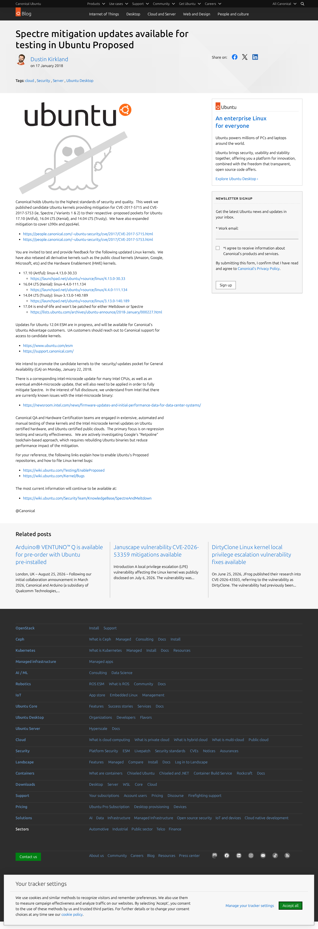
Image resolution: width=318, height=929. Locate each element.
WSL (126, 784)
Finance (175, 829)
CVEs (194, 751)
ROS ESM (96, 684)
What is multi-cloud (228, 740)
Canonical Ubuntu (28, 4)
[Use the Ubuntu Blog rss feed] (288, 856)
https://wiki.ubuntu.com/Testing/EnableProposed (64, 470)
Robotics (23, 684)
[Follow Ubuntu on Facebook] (227, 856)
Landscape (25, 762)
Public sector (142, 829)
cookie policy (72, 914)
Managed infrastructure (36, 661)
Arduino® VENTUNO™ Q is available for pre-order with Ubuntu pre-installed (59, 554)
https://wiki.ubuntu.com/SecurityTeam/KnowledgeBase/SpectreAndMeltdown (87, 498)
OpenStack (25, 628)
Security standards (170, 751)
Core (139, 784)
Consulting (144, 639)
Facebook (234, 57)
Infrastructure (119, 818)
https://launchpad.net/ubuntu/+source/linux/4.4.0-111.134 (78, 290)
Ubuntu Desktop (79, 80)
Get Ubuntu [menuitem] (187, 4)
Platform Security (103, 751)
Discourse (176, 795)
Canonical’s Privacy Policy (259, 268)
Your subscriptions (104, 795)
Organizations (100, 717)
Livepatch (142, 751)
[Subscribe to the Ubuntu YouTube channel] (264, 856)
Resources (181, 650)
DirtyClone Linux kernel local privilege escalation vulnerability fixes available (251, 554)
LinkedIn (255, 57)
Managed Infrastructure (153, 818)
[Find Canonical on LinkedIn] (240, 856)
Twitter (245, 57)
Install (94, 628)
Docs (162, 639)
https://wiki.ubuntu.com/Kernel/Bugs (54, 476)
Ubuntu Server (28, 728)
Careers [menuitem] (210, 4)
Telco (160, 829)
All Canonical (282, 4)
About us (96, 855)
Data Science (122, 673)
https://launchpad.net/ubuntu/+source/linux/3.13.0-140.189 (79, 301)
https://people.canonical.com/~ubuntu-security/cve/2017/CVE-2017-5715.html (88, 234)
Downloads (25, 784)
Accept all (290, 905)
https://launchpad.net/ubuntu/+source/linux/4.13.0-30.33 (77, 278)
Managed (123, 639)
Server (58, 80)
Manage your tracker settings (250, 905)
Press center (189, 855)
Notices (209, 751)
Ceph (20, 639)
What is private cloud (152, 740)
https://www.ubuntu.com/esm (48, 345)
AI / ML (22, 673)
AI (90, 818)
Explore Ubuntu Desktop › (237, 179)
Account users (135, 795)
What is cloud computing (109, 740)
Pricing (157, 795)
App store (97, 695)
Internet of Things (104, 14)
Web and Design (196, 14)
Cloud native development (266, 818)
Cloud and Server (162, 14)
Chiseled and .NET (174, 773)
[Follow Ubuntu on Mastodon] (215, 856)
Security (43, 80)
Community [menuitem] (161, 4)
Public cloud (258, 740)
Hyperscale (98, 728)
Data (100, 818)
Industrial (120, 829)
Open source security (194, 818)
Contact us (28, 857)
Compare (135, 762)
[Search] (302, 3)
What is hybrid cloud (190, 740)
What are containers (105, 773)
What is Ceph (100, 639)
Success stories (120, 706)
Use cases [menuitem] (116, 4)
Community (143, 684)
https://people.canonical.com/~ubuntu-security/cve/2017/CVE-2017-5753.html (88, 239)
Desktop (133, 14)
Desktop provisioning (151, 807)
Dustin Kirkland (49, 59)
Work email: (228, 228)
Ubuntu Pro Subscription (109, 807)
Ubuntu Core (26, 706)
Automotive (99, 829)
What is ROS (119, 684)
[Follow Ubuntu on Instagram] (252, 856)
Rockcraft (244, 773)
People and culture (233, 14)
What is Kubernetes (105, 650)
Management (153, 695)
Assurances (229, 751)
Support (110, 628)
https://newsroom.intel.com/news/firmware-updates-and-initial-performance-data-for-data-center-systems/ (112, 405)
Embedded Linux (124, 695)
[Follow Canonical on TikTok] (276, 856)
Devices (180, 807)
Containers (25, 773)
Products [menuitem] (93, 4)
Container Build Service (213, 773)
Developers (126, 717)
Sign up (226, 285)
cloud (29, 80)
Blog (151, 855)
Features (96, 706)
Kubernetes (25, 650)
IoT (18, 695)
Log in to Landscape (191, 762)
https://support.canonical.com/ (48, 351)
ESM (126, 751)
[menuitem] (285, 3)
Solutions (24, 818)
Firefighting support (204, 795)
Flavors (146, 717)
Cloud (21, 740)
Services (144, 706)
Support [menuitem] (138, 4)
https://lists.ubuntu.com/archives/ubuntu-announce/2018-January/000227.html (96, 312)
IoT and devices (228, 818)
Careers (137, 855)
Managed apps (101, 661)
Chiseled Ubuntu (141, 773)
